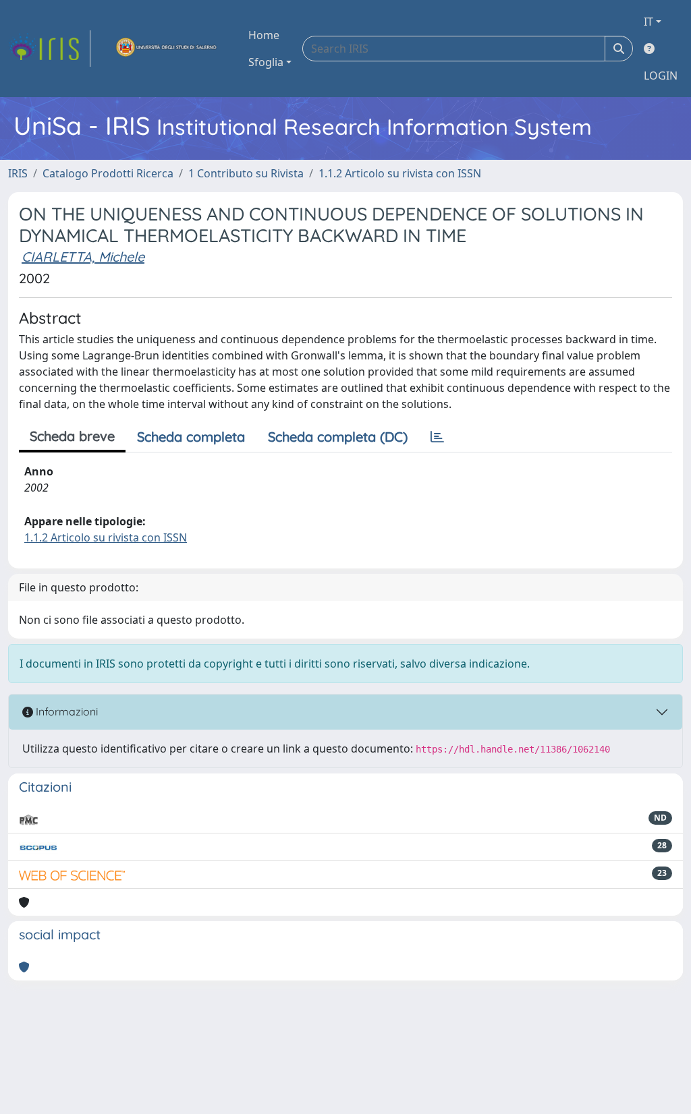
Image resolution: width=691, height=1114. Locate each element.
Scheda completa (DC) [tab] (338, 436)
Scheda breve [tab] (72, 436)
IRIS (18, 173)
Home (263, 35)
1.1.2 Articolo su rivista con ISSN (400, 173)
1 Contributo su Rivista (246, 173)
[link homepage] (49, 48)
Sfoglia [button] (265, 62)
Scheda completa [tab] (191, 436)
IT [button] (648, 21)
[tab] (437, 437)
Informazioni (65, 711)
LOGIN (661, 75)
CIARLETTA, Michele (83, 256)
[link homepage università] (166, 48)
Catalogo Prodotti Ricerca (108, 173)
